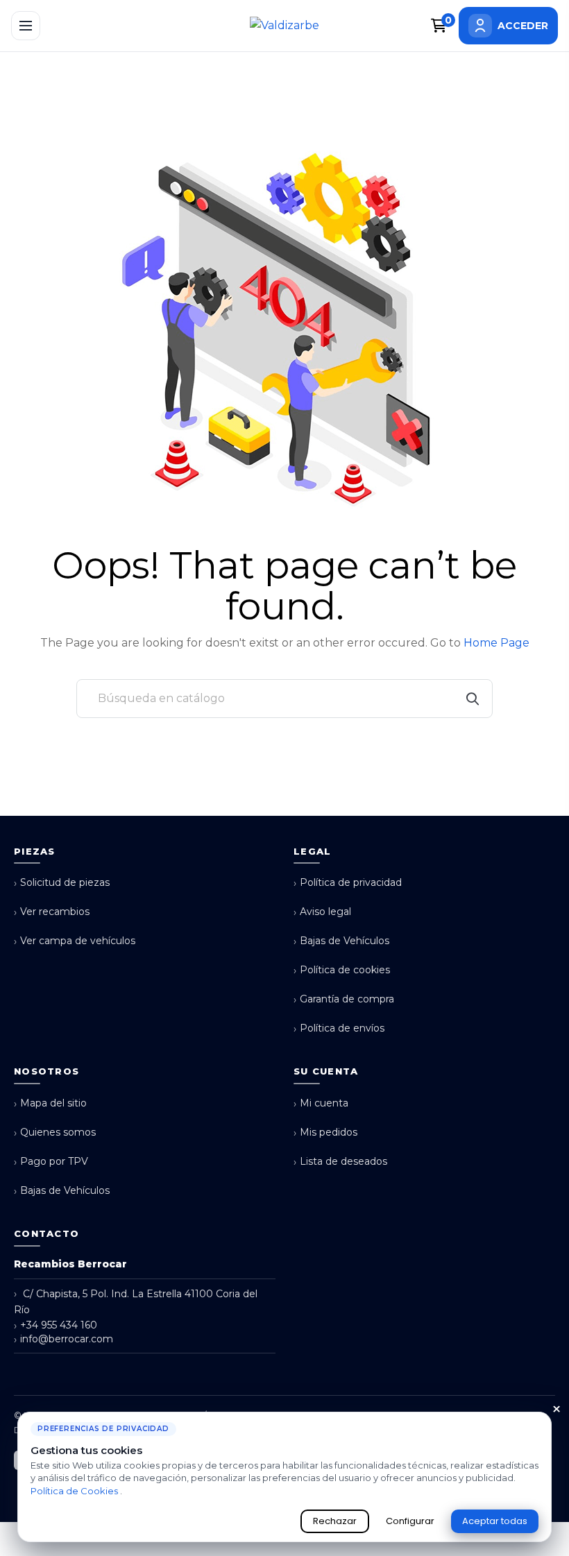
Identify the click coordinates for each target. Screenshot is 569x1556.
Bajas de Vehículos (341, 941)
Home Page (496, 642)
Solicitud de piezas (62, 882)
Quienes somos (55, 1132)
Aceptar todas (494, 1521)
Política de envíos (339, 1028)
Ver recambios (52, 911)
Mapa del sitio (50, 1103)
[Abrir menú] (25, 25)
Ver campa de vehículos (74, 941)
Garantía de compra (344, 999)
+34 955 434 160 (55, 1325)
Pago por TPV (51, 1161)
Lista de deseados (340, 1161)
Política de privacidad (348, 882)
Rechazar (335, 1521)
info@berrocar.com (63, 1339)
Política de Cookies (75, 1490)
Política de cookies (342, 970)
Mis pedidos (325, 1132)
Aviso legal (322, 911)
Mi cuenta (321, 1103)
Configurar (410, 1521)
